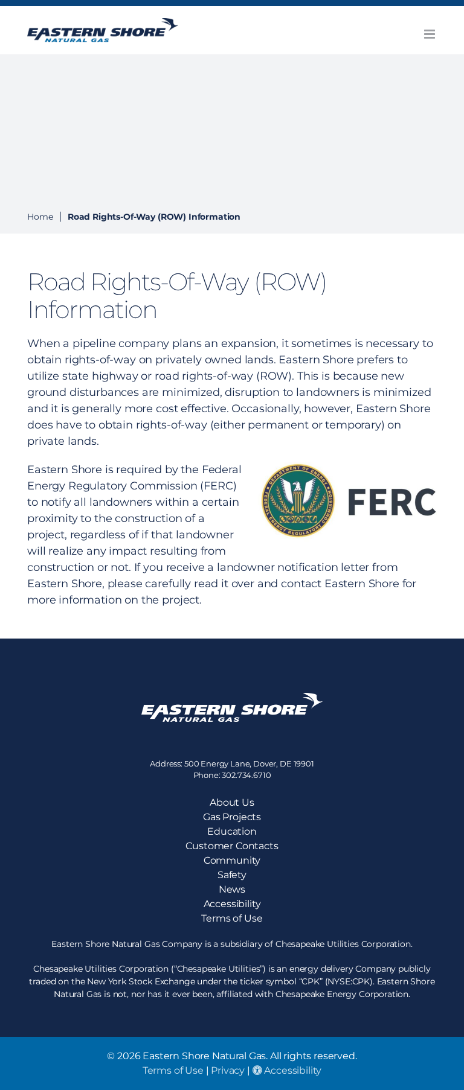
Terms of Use (173, 1070)
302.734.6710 (246, 775)
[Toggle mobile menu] (430, 34)
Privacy (228, 1070)
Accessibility (292, 1070)
